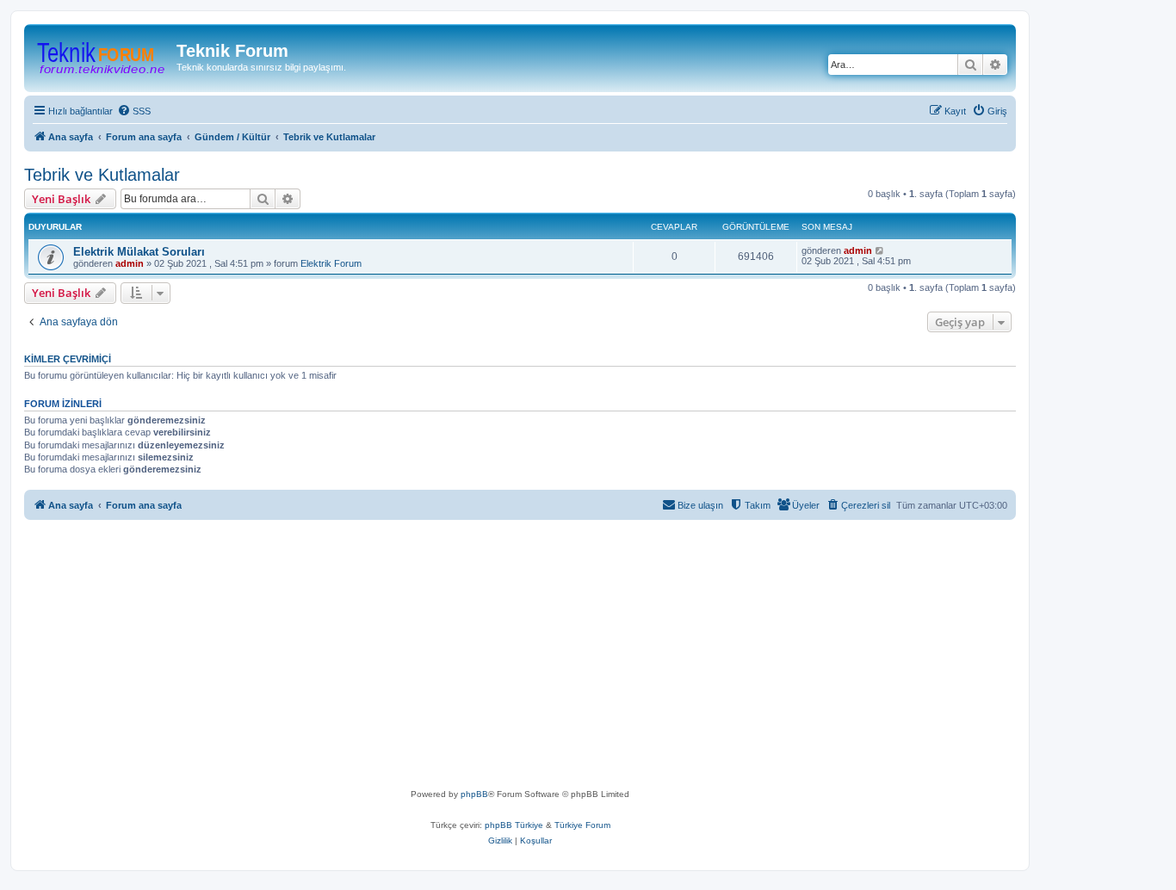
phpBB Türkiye (514, 825)
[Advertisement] (549, 657)
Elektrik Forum (331, 263)
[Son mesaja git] (880, 250)
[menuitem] (134, 111)
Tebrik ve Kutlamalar (102, 174)
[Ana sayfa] (102, 55)
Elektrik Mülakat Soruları (139, 251)
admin (129, 263)
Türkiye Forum (582, 825)
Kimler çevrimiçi (67, 359)
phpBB (474, 794)
